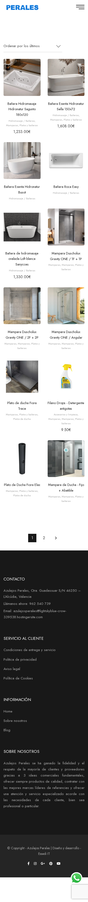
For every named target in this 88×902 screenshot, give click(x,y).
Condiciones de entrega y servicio (30, 649)
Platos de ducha (22, 419)
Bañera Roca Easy (66, 186)
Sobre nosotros (15, 720)
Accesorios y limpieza (66, 414)
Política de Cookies (18, 678)
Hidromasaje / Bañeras (21, 121)
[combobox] (33, 46)
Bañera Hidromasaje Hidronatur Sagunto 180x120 (22, 109)
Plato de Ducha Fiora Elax (22, 484)
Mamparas (54, 265)
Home (8, 711)
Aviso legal (12, 668)
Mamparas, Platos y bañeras (22, 125)
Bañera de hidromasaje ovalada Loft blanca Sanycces (21, 259)
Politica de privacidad (20, 659)
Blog (7, 730)
